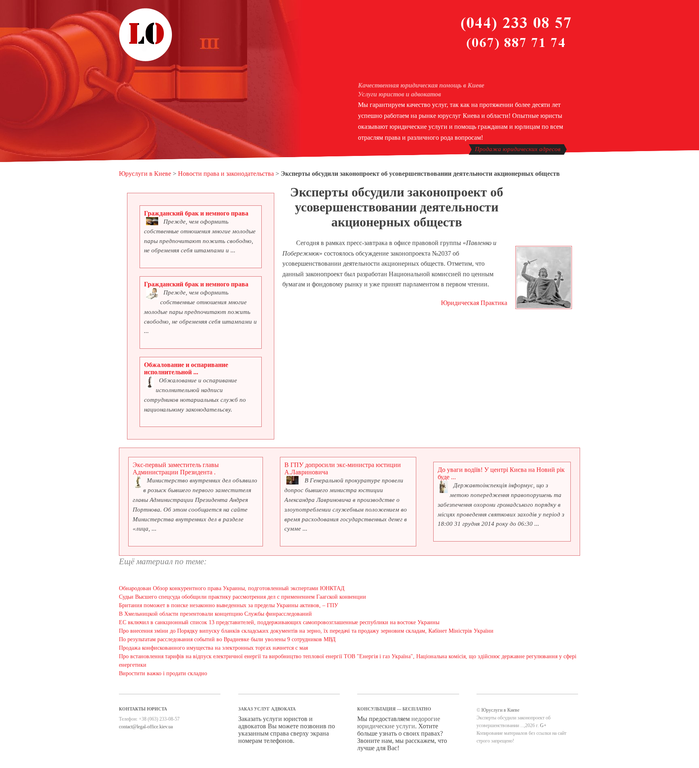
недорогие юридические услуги (398, 722)
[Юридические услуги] (145, 60)
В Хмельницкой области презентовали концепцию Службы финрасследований (215, 614)
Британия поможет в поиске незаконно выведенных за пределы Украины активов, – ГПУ (228, 605)
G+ (543, 725)
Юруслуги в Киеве (145, 173)
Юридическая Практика (474, 302)
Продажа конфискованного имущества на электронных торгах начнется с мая (213, 648)
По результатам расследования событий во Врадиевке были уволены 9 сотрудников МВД (227, 639)
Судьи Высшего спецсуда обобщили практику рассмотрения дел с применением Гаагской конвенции (242, 597)
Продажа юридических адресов (518, 149)
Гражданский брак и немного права (196, 213)
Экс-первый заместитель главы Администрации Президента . (176, 468)
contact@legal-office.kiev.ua (146, 727)
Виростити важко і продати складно (163, 673)
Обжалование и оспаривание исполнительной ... (186, 368)
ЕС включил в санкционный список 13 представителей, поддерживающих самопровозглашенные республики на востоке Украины (279, 622)
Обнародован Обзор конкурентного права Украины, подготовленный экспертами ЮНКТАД (232, 588)
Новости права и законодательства (226, 173)
